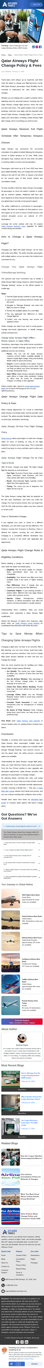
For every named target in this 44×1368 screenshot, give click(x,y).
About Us (4, 1263)
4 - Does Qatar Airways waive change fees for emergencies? (17, 856)
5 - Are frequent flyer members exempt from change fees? (19, 863)
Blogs (3, 1259)
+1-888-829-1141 (11, 1285)
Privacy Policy (21, 1265)
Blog (10, 55)
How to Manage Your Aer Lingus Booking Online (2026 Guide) (14, 47)
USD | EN (36, 4)
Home (3, 55)
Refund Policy (21, 1269)
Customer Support (4, 1271)
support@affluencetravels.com (16, 1291)
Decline (34, 1364)
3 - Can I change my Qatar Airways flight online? (18, 850)
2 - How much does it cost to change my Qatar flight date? (19, 843)
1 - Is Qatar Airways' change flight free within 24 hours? (20, 826)
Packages (34, 1263)
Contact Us (5, 1266)
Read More (22, 1090)
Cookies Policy (21, 1255)
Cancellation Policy (20, 1260)
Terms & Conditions (20, 1274)
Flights (33, 1259)
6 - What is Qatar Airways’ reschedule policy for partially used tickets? (20, 870)
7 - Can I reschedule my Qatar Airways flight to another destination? (20, 877)
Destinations (35, 1255)
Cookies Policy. (28, 1359)
